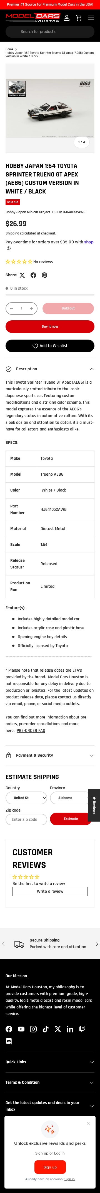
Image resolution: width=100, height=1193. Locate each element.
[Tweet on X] (22, 275)
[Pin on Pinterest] (44, 275)
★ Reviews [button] (94, 805)
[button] (19, 262)
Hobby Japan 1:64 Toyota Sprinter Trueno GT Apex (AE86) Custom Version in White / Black (50, 54)
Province (57, 788)
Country (13, 788)
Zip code (13, 810)
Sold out (68, 308)
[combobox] (50, 32)
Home (9, 49)
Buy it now (50, 326)
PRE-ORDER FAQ (31, 731)
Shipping (12, 233)
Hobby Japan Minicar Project (28, 212)
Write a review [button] (50, 891)
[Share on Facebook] (33, 275)
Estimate (71, 818)
